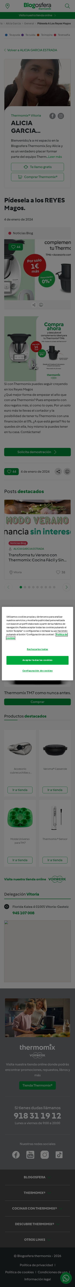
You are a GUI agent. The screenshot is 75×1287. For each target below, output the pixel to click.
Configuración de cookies (37, 670)
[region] (37, 643)
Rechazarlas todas (37, 649)
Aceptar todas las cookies (37, 660)
